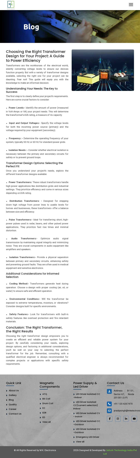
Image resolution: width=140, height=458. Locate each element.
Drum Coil (47, 403)
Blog (11, 399)
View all (46, 422)
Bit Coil (46, 398)
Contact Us (15, 413)
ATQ (44, 394)
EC (43, 408)
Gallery (13, 395)
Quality (13, 404)
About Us (14, 390)
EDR (44, 412)
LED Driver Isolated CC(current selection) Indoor (85, 405)
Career (12, 409)
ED (43, 417)
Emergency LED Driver (87, 437)
